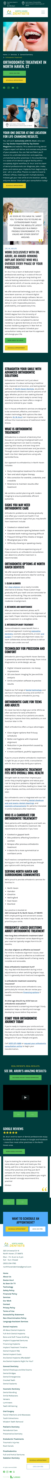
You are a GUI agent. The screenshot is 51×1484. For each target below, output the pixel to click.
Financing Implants (11, 1344)
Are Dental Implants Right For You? (18, 1361)
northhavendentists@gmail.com (17, 1267)
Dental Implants (10, 1326)
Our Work (7, 1301)
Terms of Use (8, 1311)
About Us (7, 1277)
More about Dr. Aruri (15, 340)
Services (14, 54)
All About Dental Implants (14, 1330)
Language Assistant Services (15, 1321)
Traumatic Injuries (11, 1442)
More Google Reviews (14, 1151)
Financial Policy (10, 1294)
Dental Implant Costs (12, 1354)
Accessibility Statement (13, 1314)
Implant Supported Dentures (15, 1340)
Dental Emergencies (11, 1377)
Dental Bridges (9, 1373)
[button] (43, 12)
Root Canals (8, 1446)
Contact (6, 1304)
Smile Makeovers (10, 1396)
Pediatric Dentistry (11, 1427)
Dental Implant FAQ (11, 1351)
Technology (8, 1287)
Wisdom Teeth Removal (13, 1422)
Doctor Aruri (8, 1280)
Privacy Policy (9, 1308)
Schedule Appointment (14, 185)
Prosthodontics (9, 1451)
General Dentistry (26, 54)
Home (5, 54)
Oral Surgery (8, 1411)
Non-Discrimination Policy (14, 1318)
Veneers (6, 1399)
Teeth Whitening (10, 1406)
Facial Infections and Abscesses (16, 1415)
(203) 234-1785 (38, 1466)
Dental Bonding (10, 1392)
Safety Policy (8, 1290)
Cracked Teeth (9, 1380)
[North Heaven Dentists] (17, 12)
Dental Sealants (10, 1384)
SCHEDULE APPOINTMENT (38, 1460)
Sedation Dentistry (11, 1458)
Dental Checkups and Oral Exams (17, 1370)
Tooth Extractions (10, 1418)
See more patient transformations (25, 1077)
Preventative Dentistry (12, 1434)
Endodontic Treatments (13, 1439)
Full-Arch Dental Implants (14, 1333)
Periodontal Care (10, 1430)
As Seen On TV (9, 1283)
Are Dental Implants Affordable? (16, 1358)
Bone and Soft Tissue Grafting (16, 1337)
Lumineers (7, 1402)
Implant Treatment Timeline (15, 1347)
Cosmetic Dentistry (11, 1389)
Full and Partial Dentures (14, 1454)
